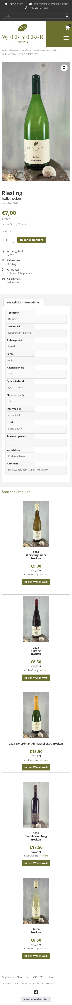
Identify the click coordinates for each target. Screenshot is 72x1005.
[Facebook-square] (36, 992)
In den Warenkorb (31, 240)
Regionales (8, 977)
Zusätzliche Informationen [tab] (23, 302)
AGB (34, 977)
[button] (66, 38)
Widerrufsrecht (48, 977)
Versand (22, 224)
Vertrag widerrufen (36, 999)
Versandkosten (45, 983)
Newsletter (23, 977)
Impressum (27, 983)
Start (4, 50)
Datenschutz (10, 983)
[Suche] (67, 16)
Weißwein (27, 50)
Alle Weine (14, 50)
